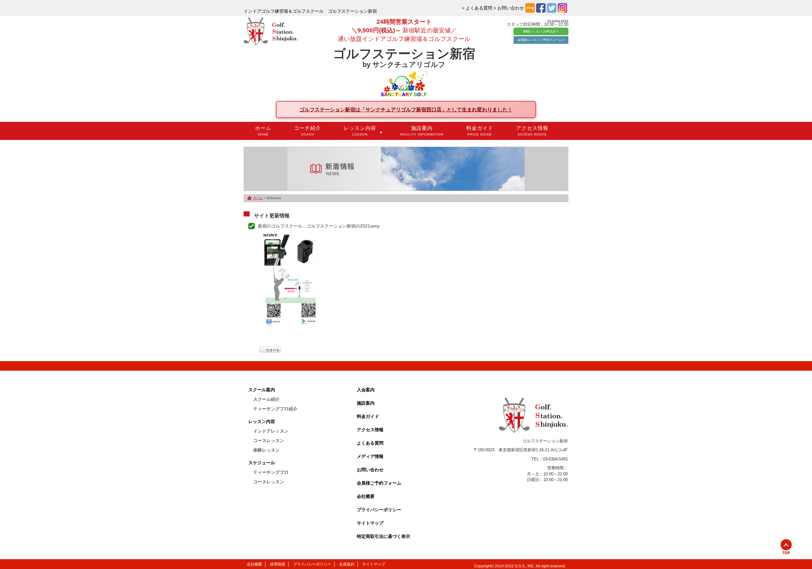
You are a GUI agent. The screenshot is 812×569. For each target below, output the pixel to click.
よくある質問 (370, 443)
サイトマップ (370, 523)
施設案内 (421, 130)
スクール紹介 (266, 399)
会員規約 (346, 564)
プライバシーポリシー (379, 509)
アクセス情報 (532, 130)
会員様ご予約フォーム (379, 483)
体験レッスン (266, 450)
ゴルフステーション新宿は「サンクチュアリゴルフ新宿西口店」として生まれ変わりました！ (406, 109)
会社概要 (366, 496)
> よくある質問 (477, 7)
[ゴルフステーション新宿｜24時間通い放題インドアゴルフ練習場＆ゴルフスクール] (271, 31)
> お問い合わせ (509, 7)
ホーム (263, 130)
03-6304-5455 (557, 21)
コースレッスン (268, 440)
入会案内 (366, 389)
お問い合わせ (370, 469)
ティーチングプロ (271, 472)
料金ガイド (479, 130)
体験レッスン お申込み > (541, 31)
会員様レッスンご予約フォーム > (541, 40)
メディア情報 (370, 456)
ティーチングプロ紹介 (275, 408)
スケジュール (261, 462)
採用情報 (277, 564)
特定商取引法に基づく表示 (383, 536)
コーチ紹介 (307, 130)
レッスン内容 (360, 130)
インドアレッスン (271, 430)
